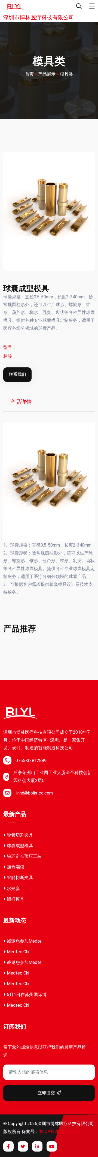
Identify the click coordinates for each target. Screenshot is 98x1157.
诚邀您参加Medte (24, 941)
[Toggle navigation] (92, 6)
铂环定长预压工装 (24, 856)
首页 (29, 74)
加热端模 (15, 867)
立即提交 (46, 1092)
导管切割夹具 (20, 835)
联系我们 (17, 374)
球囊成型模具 (20, 845)
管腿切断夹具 (20, 877)
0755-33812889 (31, 760)
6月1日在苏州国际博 (27, 994)
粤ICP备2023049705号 (61, 1131)
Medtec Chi (18, 951)
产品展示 (47, 74)
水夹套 (13, 888)
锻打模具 (15, 899)
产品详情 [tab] (21, 401)
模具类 (66, 74)
